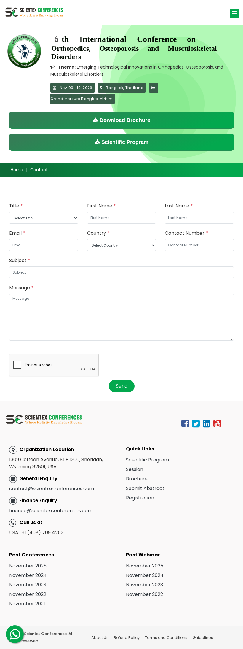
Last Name (179, 205)
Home (17, 170)
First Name (101, 205)
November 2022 (27, 594)
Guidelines (203, 637)
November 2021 (27, 603)
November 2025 (28, 565)
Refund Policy (127, 637)
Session (134, 469)
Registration (140, 497)
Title (16, 205)
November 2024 (28, 575)
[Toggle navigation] (234, 13)
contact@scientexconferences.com (51, 488)
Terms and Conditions (166, 637)
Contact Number (186, 233)
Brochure (137, 478)
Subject (19, 260)
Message (21, 287)
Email (17, 233)
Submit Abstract (145, 488)
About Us (99, 637)
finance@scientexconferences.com (50, 510)
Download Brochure (124, 120)
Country (98, 233)
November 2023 (27, 584)
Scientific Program (124, 142)
